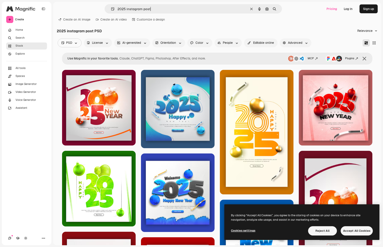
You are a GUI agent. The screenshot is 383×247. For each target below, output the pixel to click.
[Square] (374, 42)
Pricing (331, 9)
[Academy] (17, 238)
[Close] (364, 58)
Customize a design (151, 19)
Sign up (368, 9)
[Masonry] (366, 42)
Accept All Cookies (356, 231)
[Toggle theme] (25, 238)
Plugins (349, 58)
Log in (348, 9)
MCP (311, 58)
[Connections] (9, 238)
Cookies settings (243, 230)
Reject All (322, 231)
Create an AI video (113, 19)
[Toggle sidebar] (43, 8)
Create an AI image (76, 19)
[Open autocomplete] (111, 9)
